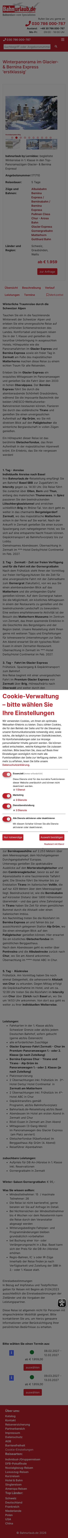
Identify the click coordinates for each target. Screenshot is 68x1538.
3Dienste (20, 799)
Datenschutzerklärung (15, 765)
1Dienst (19, 789)
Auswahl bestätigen (52, 837)
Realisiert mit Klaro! (54, 844)
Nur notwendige (13, 837)
